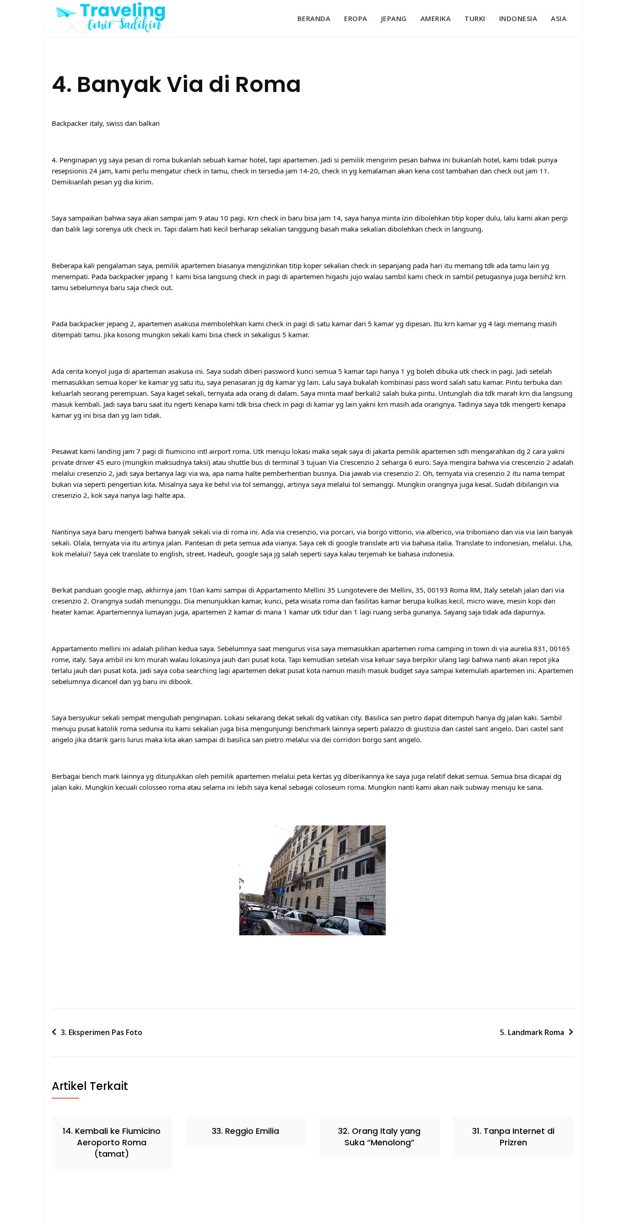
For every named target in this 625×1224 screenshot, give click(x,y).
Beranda (314, 18)
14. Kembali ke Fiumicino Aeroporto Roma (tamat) (112, 1142)
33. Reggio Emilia (245, 1131)
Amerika (435, 18)
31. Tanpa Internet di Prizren (513, 1136)
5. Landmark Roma (532, 1032)
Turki (474, 18)
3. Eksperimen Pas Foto (101, 1032)
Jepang (394, 18)
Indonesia (518, 18)
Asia (558, 18)
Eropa (355, 18)
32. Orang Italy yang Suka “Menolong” (379, 1136)
